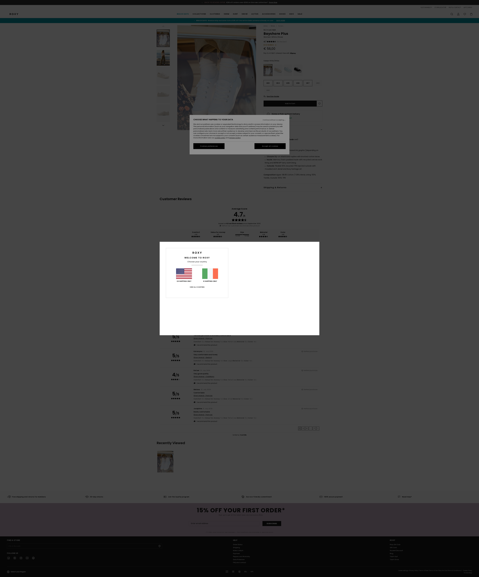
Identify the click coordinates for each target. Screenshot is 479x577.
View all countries (197, 287)
